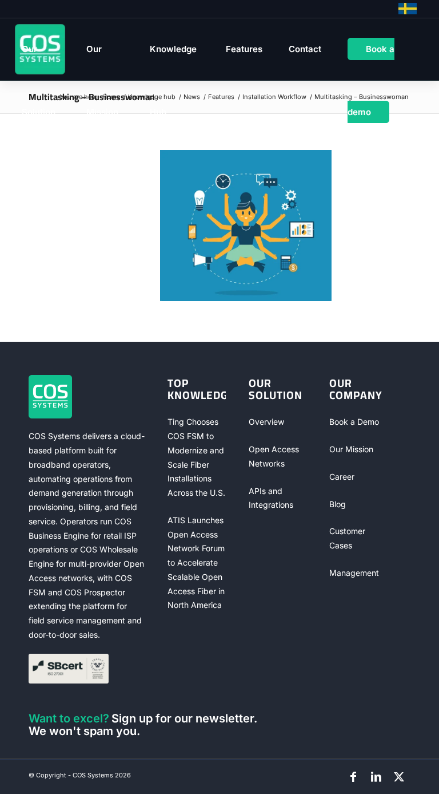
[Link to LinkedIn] (376, 776)
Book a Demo (354, 421)
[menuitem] (40, 49)
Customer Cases (347, 538)
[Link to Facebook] (353, 776)
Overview (266, 421)
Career (341, 476)
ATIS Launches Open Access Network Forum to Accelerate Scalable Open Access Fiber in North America (196, 562)
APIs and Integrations (271, 498)
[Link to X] (399, 776)
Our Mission (351, 449)
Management (354, 573)
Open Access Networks (274, 456)
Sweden (407, 8)
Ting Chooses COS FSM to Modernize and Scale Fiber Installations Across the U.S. (196, 457)
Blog (337, 504)
